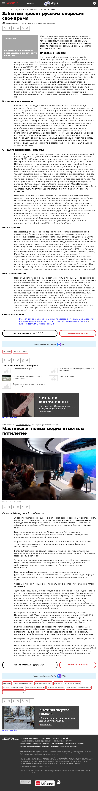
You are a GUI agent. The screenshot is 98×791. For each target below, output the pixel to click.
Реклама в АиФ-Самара (63, 741)
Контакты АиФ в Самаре (74, 744)
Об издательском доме (29, 738)
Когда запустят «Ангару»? (22, 369)
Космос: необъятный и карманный (36, 324)
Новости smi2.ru (10, 418)
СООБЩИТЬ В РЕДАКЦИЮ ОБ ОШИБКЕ (64, 746)
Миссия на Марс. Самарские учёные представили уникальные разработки (56, 319)
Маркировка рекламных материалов (34, 746)
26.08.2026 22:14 (8, 425)
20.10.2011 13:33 (7, 10)
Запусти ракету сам (67, 376)
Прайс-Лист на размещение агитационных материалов (41, 744)
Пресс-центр (45, 738)
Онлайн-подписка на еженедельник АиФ (36, 741)
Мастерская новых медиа (11, 501)
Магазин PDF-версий (60, 738)
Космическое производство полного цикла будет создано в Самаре (53, 321)
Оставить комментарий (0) (78, 333)
